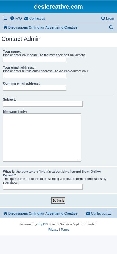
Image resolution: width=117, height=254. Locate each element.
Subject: (9, 99)
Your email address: (18, 67)
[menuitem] (16, 18)
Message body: (15, 111)
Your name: (12, 51)
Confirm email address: (21, 83)
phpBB (42, 224)
